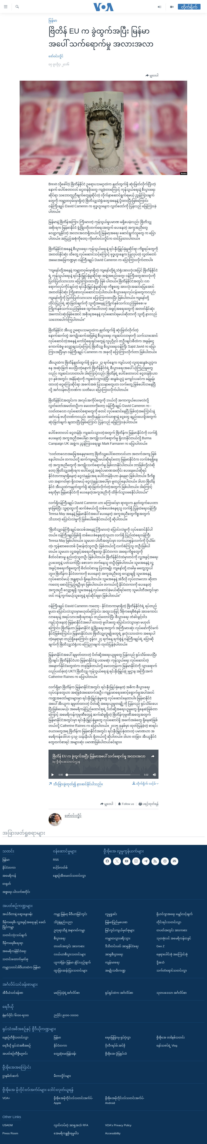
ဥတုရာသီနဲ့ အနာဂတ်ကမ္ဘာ (69, 930)
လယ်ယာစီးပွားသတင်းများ (70, 954)
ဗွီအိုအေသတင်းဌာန (68, 761)
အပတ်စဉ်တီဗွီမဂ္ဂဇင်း (15, 1053)
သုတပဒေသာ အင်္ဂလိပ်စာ (171, 992)
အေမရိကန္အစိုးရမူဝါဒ (66, 1133)
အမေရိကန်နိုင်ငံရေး (14, 951)
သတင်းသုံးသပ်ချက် (14, 935)
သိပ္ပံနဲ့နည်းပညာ (63, 922)
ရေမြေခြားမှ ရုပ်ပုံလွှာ (118, 1037)
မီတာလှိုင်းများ (62, 1075)
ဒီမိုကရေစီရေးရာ (12, 943)
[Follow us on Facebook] (107, 861)
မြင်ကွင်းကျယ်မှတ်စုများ (119, 930)
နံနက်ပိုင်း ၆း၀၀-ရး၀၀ (15, 1015)
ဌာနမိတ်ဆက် (10, 1075)
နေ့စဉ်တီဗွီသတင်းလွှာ (15, 1037)
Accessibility (112, 1133)
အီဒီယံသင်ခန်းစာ (12, 992)
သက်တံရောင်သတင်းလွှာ (171, 970)
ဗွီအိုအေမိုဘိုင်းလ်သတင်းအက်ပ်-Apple (73, 1101)
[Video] (172, 7)
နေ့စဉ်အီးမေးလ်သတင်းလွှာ (69, 875)
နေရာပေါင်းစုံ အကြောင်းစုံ (172, 954)
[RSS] (155, 861)
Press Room (10, 1133)
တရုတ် (6, 883)
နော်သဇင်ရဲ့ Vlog (166, 1045)
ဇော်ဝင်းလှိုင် (56, 56)
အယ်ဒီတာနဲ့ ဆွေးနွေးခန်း (17, 914)
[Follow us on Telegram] (146, 861)
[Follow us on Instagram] (136, 861)
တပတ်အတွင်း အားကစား (69, 946)
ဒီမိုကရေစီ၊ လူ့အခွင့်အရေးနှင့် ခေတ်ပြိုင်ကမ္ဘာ (24, 925)
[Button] (152, 75)
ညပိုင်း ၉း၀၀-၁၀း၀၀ (66, 1015)
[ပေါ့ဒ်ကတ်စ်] (165, 861)
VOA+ (6, 1098)
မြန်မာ (53, 20)
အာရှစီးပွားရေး (114, 954)
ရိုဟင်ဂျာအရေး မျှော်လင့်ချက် (174, 914)
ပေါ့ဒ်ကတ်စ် (60, 867)
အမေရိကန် (9, 875)
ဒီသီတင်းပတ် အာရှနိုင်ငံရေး (122, 946)
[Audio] (159, 7)
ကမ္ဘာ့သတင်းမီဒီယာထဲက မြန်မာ (21, 967)
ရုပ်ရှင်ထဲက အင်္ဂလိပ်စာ (119, 992)
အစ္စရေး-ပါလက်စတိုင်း (16, 891)
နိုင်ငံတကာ (9, 867)
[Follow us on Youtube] (126, 861)
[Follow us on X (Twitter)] (117, 861)
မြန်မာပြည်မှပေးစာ (116, 922)
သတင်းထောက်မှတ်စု (15, 959)
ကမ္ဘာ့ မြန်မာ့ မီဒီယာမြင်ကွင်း (70, 914)
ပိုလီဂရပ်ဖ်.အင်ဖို (115, 1045)
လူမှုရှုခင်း (111, 914)
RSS (56, 859)
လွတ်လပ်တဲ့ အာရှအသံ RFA (71, 1125)
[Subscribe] (174, 861)
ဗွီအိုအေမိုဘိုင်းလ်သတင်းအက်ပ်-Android (124, 1101)
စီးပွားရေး (59, 938)
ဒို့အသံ (160, 962)
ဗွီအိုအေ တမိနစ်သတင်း (170, 1037)
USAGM (7, 1125)
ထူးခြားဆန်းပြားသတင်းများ (70, 970)
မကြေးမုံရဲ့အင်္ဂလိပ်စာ (67, 992)
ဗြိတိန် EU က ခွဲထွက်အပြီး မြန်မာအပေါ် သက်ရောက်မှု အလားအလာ (99, 756)
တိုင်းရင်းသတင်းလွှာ (168, 922)
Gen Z (160, 946)
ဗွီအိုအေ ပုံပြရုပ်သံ (116, 1053)
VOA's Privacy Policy (118, 1125)
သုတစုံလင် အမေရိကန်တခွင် (173, 938)
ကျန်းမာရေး (112, 962)
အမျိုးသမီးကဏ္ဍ (115, 970)
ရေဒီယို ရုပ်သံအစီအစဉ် (16, 1045)
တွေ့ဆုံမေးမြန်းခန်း (65, 1053)
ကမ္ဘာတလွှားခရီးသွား (117, 938)
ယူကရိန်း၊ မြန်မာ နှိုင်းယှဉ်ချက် (72, 962)
